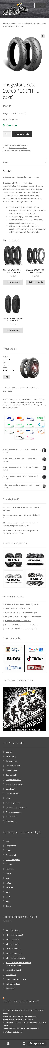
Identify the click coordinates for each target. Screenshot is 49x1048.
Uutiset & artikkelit (14, 970)
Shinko (8, 906)
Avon (8, 841)
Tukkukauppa (11, 770)
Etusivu (8, 23)
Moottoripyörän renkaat (26, 23)
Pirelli (8, 897)
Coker (8, 850)
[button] (43, 36)
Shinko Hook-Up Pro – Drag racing (17, 608)
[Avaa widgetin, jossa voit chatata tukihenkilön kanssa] (37, 1044)
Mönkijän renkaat (13, 766)
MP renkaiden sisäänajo (15, 958)
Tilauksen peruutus (13, 812)
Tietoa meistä (11, 816)
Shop (14, 23)
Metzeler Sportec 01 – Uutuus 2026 (18, 621)
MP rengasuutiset (13, 949)
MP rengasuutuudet (14, 953)
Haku (24, 1044)
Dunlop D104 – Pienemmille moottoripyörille (21, 604)
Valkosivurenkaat (13, 984)
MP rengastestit (12, 939)
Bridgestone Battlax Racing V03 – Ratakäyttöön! (23, 617)
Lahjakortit (10, 789)
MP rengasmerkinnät (14, 935)
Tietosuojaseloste (13, 803)
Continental (11, 855)
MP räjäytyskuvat (13, 930)
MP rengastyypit (12, 944)
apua (18, 526)
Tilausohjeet (11, 974)
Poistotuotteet (12, 793)
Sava (8, 901)
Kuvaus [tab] (5, 162)
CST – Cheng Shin (13, 859)
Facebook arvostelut (14, 784)
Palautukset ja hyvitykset (16, 807)
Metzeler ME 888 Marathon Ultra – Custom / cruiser (24, 625)
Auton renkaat (12, 761)
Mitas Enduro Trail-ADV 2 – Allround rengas (21, 612)
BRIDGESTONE (26, 150)
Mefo (8, 878)
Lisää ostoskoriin (22, 134)
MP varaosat (11, 756)
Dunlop (9, 864)
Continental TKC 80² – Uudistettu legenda (21, 629)
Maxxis (8, 873)
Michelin (9, 887)
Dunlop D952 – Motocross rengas (16, 1010)
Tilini (8, 798)
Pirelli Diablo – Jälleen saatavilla (16, 1022)
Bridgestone (11, 845)
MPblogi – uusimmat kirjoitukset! (21, 1001)
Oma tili (8, 1044)
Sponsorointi (11, 775)
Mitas (8, 892)
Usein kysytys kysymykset (16, 979)
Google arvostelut (13, 779)
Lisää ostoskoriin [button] (13, 282)
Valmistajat (10, 988)
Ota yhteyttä (11, 821)
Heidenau (9, 869)
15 (19, 150)
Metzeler (9, 883)
